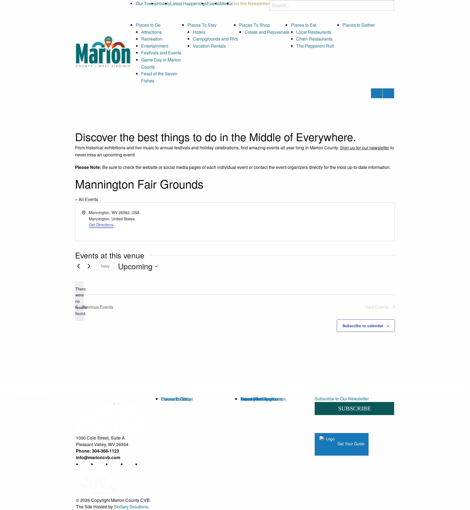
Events (213, 3)
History (163, 3)
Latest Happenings (188, 3)
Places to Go (148, 25)
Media (226, 3)
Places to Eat (303, 25)
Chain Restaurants (314, 39)
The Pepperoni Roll (315, 46)
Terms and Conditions (261, 399)
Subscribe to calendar (362, 325)
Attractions (151, 32)
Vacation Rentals (209, 46)
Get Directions (101, 224)
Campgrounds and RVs (215, 39)
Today (105, 266)
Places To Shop (254, 25)
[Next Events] (89, 266)
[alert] (79, 301)
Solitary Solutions (131, 506)
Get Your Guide (350, 443)
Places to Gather (358, 25)
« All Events (86, 199)
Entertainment (154, 46)
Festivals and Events (161, 53)
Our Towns (146, 3)
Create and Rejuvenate (267, 32)
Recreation (151, 39)
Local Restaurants (313, 32)
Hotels (199, 32)
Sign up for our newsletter (364, 147)
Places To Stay (202, 25)
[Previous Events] (78, 266)
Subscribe (354, 408)
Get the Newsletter (251, 3)
